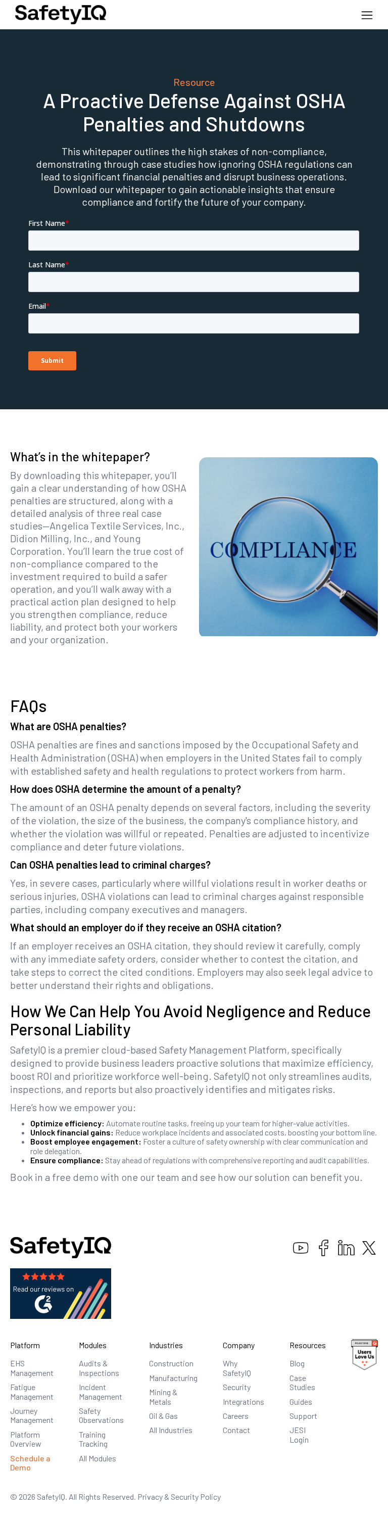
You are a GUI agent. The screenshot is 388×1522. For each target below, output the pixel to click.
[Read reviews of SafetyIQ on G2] (60, 1292)
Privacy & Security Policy (179, 1496)
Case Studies (302, 1382)
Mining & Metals (163, 1396)
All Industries (170, 1430)
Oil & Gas (163, 1415)
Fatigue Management (32, 1391)
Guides (300, 1401)
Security (237, 1387)
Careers (236, 1415)
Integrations (243, 1401)
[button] (367, 14)
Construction (171, 1363)
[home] (60, 14)
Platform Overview (25, 1439)
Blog (297, 1363)
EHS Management (32, 1367)
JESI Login (299, 1434)
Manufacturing (173, 1378)
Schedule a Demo (30, 1462)
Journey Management (32, 1415)
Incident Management (100, 1391)
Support (303, 1415)
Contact (236, 1430)
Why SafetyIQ (237, 1367)
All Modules (97, 1458)
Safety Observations (101, 1415)
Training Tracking (93, 1439)
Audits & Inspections (99, 1367)
